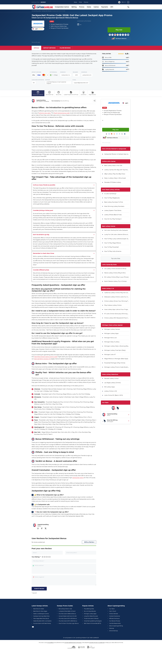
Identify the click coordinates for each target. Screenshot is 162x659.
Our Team (112, 608)
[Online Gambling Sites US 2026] (43, 7)
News (75, 2)
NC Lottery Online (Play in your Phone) (116, 277)
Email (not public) (71, 552)
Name (35, 552)
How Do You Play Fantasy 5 (112, 219)
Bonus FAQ (58, 94)
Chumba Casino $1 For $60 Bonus (68, 621)
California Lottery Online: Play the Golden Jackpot (116, 292)
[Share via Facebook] (41, 528)
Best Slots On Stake (38, 608)
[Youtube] (119, 2)
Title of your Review (38, 560)
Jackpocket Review (47, 11)
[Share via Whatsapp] (38, 528)
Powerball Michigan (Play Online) (114, 363)
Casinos (96, 7)
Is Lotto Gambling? (110, 193)
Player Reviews (92, 94)
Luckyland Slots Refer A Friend (67, 611)
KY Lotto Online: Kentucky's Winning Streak (116, 313)
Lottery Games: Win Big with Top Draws (116, 169)
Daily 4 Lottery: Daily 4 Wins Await (115, 178)
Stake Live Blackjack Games (41, 613)
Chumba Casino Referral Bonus (67, 613)
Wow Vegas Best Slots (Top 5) (41, 618)
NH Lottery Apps (109, 387)
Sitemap (111, 628)
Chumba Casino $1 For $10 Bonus (68, 618)
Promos (86, 2)
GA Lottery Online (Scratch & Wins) (115, 268)
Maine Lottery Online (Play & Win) (115, 273)
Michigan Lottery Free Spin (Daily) (115, 350)
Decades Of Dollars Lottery (112, 182)
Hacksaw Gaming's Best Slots (41, 616)
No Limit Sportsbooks (90, 611)
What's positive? (39, 565)
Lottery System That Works (112, 210)
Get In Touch (112, 611)
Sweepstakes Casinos (62, 7)
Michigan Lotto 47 (110, 354)
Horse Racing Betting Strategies (93, 621)
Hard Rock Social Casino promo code (45, 356)
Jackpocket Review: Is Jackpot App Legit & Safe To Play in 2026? (116, 154)
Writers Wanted (113, 613)
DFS (111, 7)
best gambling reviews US (42, 359)
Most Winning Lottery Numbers (114, 206)
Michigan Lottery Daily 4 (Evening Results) (116, 346)
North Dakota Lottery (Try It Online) (115, 281)
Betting (74, 7)
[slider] (46, 557)
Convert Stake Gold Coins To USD (68, 616)
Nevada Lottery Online (111, 378)
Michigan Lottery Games (112, 329)
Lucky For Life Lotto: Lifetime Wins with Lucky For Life (116, 234)
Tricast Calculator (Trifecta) (91, 618)
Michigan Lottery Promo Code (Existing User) (116, 367)
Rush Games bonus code (62, 113)
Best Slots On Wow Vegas (40, 611)
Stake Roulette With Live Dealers (42, 621)
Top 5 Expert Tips (49, 94)
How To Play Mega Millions (112, 243)
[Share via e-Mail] (34, 528)
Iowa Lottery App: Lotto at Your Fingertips (116, 309)
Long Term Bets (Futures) (91, 616)
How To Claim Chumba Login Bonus (69, 623)
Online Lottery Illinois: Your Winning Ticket (116, 301)
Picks (80, 2)
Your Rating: (36, 556)
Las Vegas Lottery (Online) (112, 382)
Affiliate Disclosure (114, 618)
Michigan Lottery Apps (111, 333)
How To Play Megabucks (112, 198)
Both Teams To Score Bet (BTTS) (92, 623)
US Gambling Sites (36, 11)
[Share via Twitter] (45, 528)
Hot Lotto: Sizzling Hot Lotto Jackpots (116, 230)
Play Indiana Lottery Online (113, 305)
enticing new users (45, 113)
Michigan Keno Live (110, 337)
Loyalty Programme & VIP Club (71, 94)
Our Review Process (114, 621)
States (89, 7)
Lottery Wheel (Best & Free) (113, 214)
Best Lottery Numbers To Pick (113, 202)
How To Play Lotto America (112, 251)
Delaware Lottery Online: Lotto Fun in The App (116, 297)
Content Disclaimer (114, 616)
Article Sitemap (113, 630)
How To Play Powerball (111, 247)
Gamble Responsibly (115, 623)
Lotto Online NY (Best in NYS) (113, 395)
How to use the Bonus (38, 94)
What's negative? (39, 577)
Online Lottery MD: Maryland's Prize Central (116, 318)
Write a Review (89, 542)
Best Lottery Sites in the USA (113, 165)
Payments (104, 7)
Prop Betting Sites (89, 608)
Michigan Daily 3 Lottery (111, 342)
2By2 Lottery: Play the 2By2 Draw (114, 174)
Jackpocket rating (78, 477)
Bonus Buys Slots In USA (65, 608)
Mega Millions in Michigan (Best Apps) (116, 358)
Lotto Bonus (83, 94)
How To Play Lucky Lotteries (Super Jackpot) (116, 238)
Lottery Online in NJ (110, 391)
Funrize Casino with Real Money (42, 623)
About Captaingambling (116, 625)
